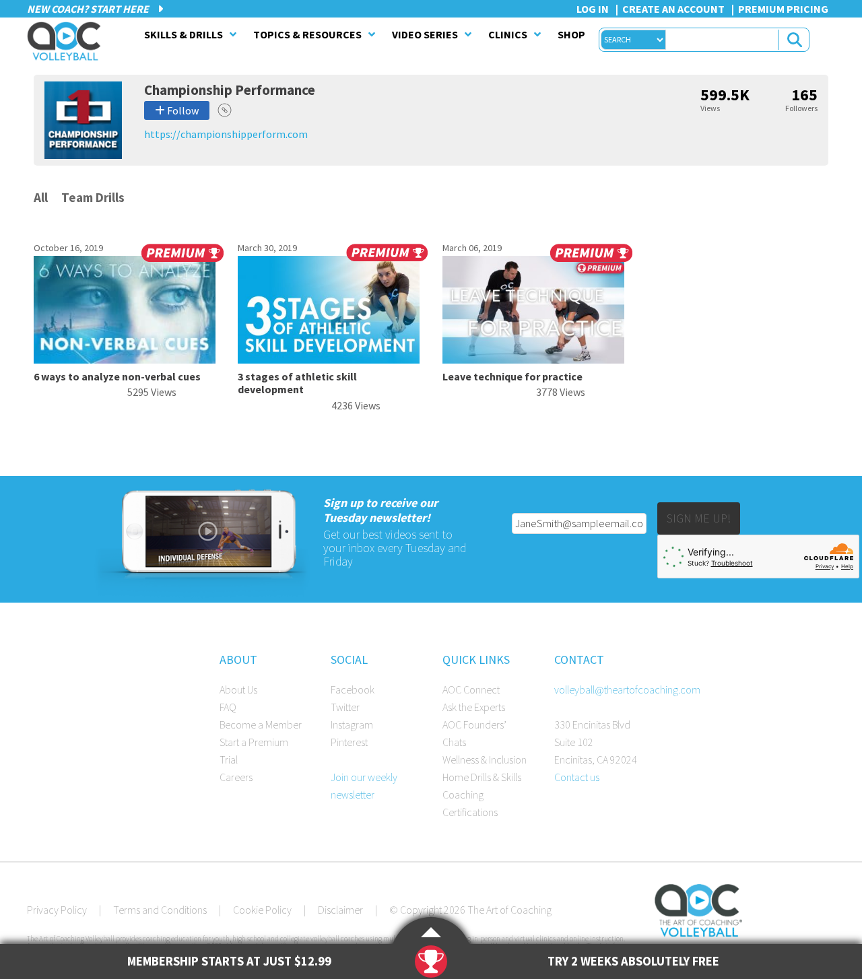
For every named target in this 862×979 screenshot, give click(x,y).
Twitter (345, 707)
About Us (238, 689)
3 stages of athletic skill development (297, 383)
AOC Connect (471, 689)
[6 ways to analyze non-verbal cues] (125, 359)
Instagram (352, 724)
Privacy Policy (57, 909)
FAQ (228, 707)
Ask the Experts (473, 707)
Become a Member (261, 724)
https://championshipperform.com (226, 134)
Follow (182, 110)
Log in (592, 8)
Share (225, 110)
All (41, 197)
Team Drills (93, 197)
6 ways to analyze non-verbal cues (117, 376)
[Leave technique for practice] (533, 359)
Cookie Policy (262, 909)
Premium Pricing (783, 8)
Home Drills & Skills (481, 777)
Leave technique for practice (512, 376)
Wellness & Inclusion (484, 759)
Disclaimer (340, 909)
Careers (236, 777)
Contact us (576, 777)
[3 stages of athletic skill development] (329, 359)
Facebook (352, 689)
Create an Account (673, 8)
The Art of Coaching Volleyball (67, 41)
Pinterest (349, 742)
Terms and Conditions (160, 909)
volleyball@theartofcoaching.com (627, 689)
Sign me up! (699, 518)
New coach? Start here (89, 8)
